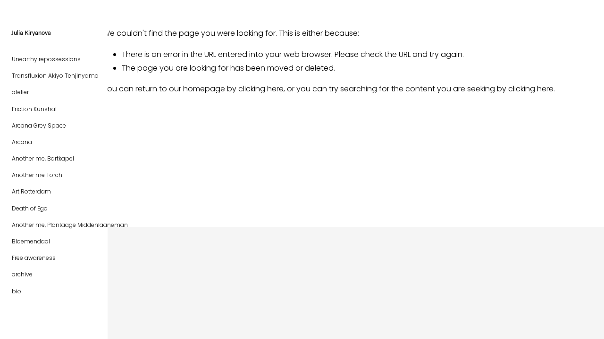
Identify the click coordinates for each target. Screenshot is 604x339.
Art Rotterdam (31, 191)
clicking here (261, 88)
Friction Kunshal (34, 109)
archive (22, 274)
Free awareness (34, 258)
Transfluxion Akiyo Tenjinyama (55, 76)
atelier (20, 92)
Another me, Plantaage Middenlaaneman (70, 225)
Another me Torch (37, 175)
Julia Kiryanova (31, 32)
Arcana (22, 142)
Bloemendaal (31, 241)
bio (16, 291)
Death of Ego (30, 208)
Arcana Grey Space (39, 125)
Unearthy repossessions (46, 59)
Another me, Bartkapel (43, 158)
